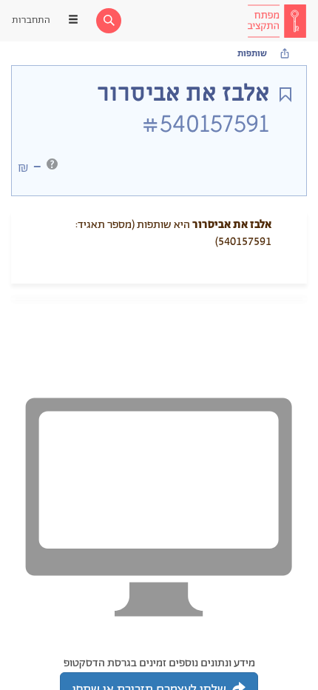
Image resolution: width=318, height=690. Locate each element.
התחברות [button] (31, 20)
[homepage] (276, 20)
